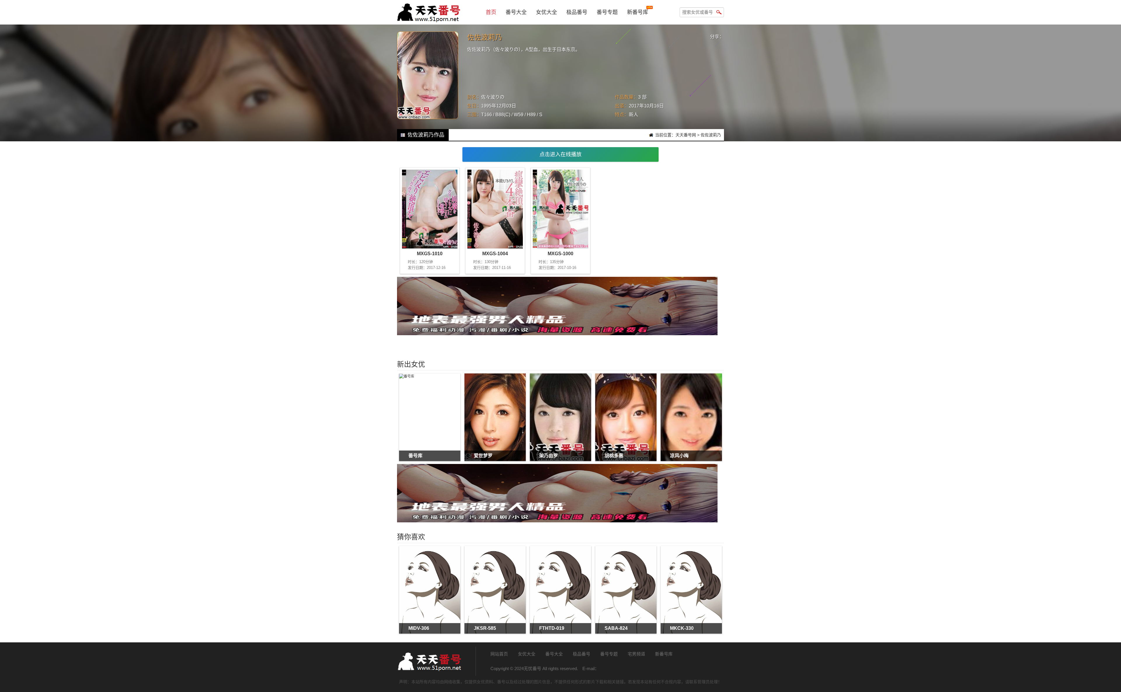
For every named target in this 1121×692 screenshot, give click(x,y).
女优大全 (546, 12)
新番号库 (637, 12)
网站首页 (499, 653)
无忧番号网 (429, 661)
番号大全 (516, 12)
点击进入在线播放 (560, 154)
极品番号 (576, 12)
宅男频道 (636, 653)
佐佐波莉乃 (711, 135)
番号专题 (607, 12)
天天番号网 (686, 135)
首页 (491, 12)
